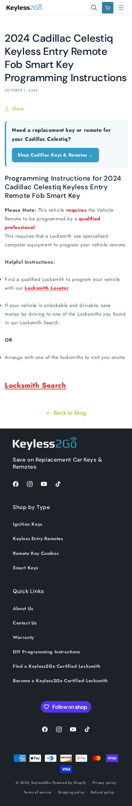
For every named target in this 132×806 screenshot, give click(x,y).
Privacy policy (104, 782)
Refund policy (102, 792)
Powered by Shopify (70, 782)
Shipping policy (71, 792)
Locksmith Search (35, 385)
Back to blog (70, 413)
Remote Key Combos (36, 553)
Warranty (23, 637)
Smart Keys (25, 567)
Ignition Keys (27, 524)
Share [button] (18, 109)
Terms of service (38, 792)
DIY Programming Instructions (46, 652)
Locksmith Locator (47, 288)
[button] (94, 7)
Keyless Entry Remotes (38, 538)
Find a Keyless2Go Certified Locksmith (56, 666)
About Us (23, 608)
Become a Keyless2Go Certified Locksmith (60, 680)
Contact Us (25, 623)
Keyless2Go (41, 782)
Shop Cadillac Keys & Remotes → (55, 155)
